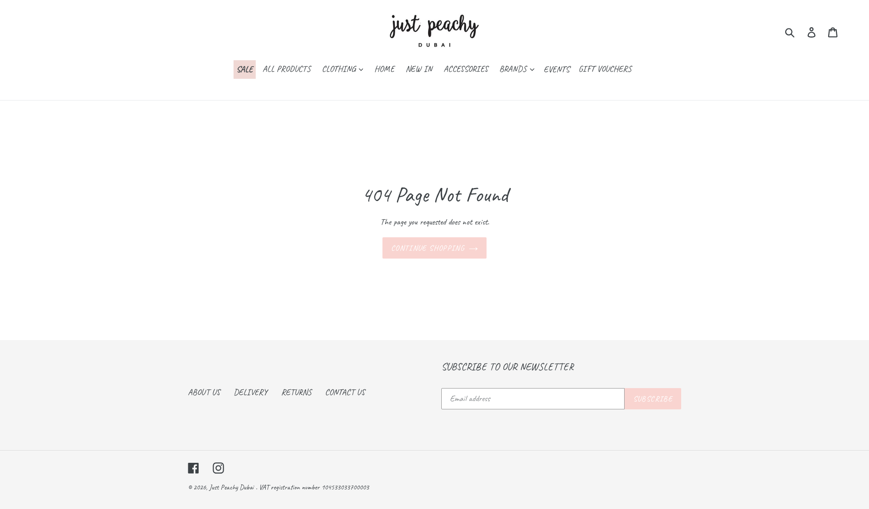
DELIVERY (250, 392)
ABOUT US (204, 392)
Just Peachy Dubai (231, 487)
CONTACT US (345, 392)
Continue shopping (427, 248)
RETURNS (296, 392)
